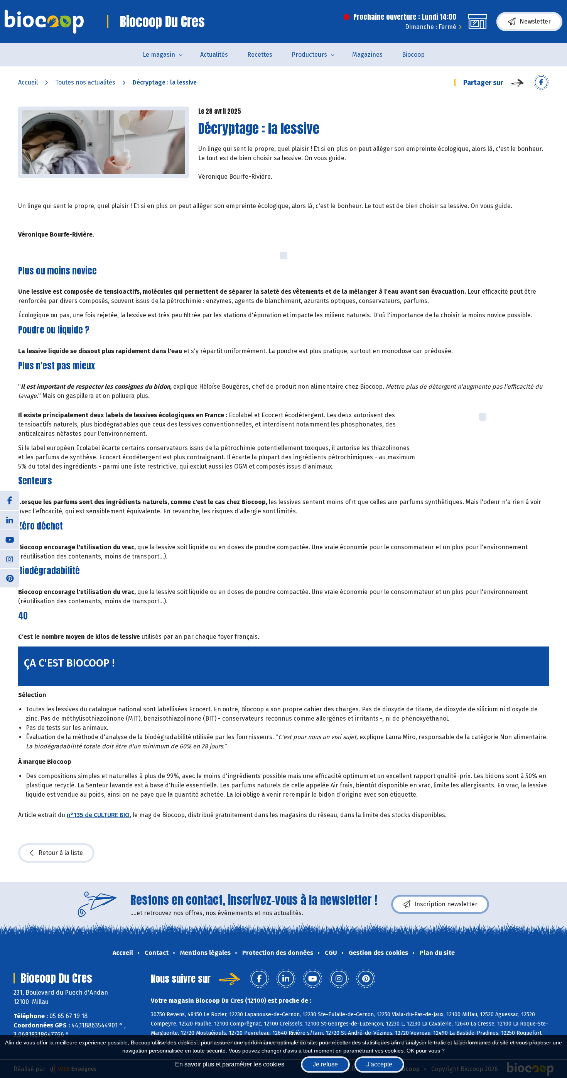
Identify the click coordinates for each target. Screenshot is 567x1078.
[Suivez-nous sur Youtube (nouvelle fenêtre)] (9, 539)
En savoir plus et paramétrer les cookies (229, 1064)
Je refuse (325, 1064)
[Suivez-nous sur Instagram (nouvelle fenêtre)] (9, 558)
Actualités (214, 54)
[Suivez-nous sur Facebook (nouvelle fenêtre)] (9, 500)
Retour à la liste (61, 852)
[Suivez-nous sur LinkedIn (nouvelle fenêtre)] (9, 520)
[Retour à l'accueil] (44, 22)
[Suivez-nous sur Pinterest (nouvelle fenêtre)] (9, 577)
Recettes (259, 54)
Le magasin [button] (159, 54)
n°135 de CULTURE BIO (98, 815)
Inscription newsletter (446, 904)
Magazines (367, 54)
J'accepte (379, 1064)
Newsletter (535, 21)
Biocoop (413, 54)
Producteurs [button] (309, 54)
